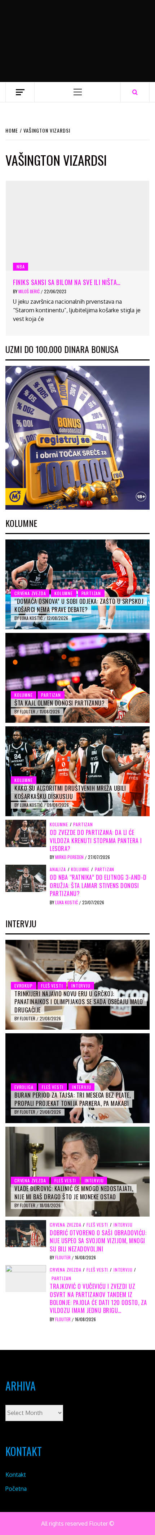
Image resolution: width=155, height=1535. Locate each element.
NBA (21, 266)
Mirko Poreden (70, 857)
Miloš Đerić (29, 291)
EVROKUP (23, 986)
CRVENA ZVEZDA (30, 593)
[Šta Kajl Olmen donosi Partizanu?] (77, 678)
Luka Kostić (32, 618)
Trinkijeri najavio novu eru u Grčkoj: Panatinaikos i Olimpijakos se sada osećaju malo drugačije (78, 1001)
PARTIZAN (91, 593)
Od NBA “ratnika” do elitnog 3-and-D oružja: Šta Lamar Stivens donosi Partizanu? (98, 885)
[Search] (135, 92)
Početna (16, 1488)
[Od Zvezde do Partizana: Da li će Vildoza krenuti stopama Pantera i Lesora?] (25, 832)
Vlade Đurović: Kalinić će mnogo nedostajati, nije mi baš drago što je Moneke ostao (73, 1192)
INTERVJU (80, 986)
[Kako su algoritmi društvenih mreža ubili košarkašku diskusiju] (77, 771)
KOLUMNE (63, 593)
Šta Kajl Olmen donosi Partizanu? (59, 703)
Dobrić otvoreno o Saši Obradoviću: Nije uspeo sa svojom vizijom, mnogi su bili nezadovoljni (98, 1240)
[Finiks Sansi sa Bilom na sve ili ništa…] (77, 226)
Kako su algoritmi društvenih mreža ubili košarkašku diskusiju (70, 792)
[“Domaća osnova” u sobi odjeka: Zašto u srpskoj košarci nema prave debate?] (77, 584)
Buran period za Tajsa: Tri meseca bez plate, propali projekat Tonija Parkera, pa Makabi (72, 1099)
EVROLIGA (23, 1087)
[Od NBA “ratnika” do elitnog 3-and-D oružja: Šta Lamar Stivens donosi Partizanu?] (25, 878)
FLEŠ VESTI (52, 986)
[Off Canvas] (20, 92)
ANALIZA (58, 869)
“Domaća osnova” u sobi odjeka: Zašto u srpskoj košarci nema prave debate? (78, 605)
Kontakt (15, 1474)
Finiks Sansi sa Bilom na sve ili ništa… (67, 282)
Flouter (28, 711)
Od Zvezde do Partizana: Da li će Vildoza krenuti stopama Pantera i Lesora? (96, 840)
